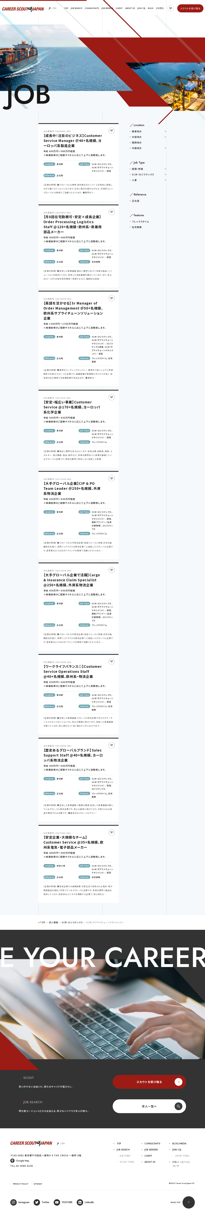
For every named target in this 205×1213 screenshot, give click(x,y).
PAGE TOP (175, 1202)
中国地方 (137, 148)
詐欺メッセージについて (181, 1163)
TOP (66, 8)
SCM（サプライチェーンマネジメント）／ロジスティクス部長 (102, 343)
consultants (92, 8)
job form (125, 1155)
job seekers (107, 8)
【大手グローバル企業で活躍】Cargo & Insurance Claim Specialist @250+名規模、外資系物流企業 (72, 579)
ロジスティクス (99, 788)
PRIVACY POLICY (20, 1183)
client (119, 8)
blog (150, 8)
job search (76, 8)
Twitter (46, 1202)
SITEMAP (38, 1183)
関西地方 (137, 142)
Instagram (23, 1202)
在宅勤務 (96, 261)
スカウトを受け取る (149, 1082)
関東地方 (137, 131)
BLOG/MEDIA (179, 1143)
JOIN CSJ (141, 8)
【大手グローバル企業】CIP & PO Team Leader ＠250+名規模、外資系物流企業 (72, 488)
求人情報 (53, 922)
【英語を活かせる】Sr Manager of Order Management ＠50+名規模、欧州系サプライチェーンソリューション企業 (73, 311)
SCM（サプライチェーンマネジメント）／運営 (103, 350)
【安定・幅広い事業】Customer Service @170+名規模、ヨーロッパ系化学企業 (72, 407)
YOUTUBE (67, 1202)
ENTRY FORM (182, 1155)
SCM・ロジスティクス (102, 164)
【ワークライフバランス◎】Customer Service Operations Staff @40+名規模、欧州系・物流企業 (73, 671)
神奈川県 (61, 865)
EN (54, 8)
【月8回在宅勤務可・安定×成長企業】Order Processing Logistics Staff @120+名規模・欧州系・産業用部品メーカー (73, 224)
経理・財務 (137, 168)
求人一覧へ (149, 1106)
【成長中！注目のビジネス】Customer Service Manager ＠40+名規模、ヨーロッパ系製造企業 (73, 140)
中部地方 (137, 137)
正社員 (60, 175)
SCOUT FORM (127, 1162)
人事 (134, 180)
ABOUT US (130, 8)
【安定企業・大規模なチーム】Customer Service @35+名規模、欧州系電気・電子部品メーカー (74, 842)
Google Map (22, 1160)
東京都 (60, 164)
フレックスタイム (99, 358)
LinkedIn (89, 1202)
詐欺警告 (160, 8)
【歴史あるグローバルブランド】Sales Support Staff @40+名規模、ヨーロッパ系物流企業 (73, 755)
